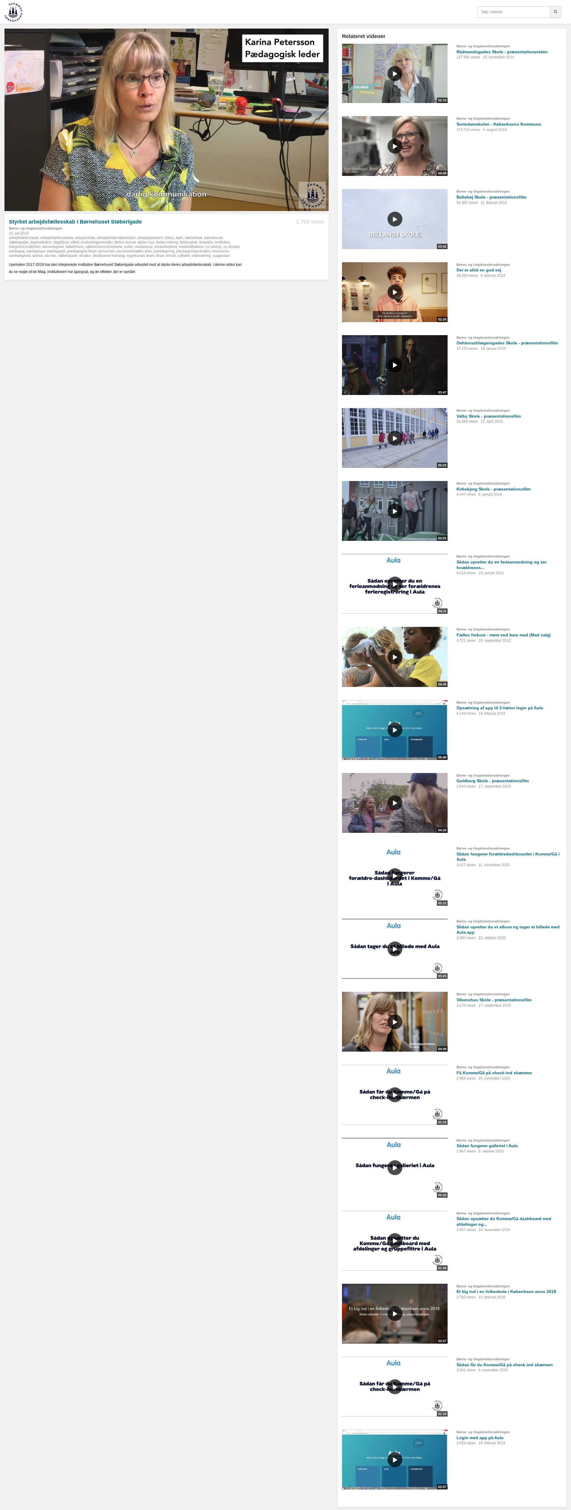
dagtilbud (61, 242)
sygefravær (136, 256)
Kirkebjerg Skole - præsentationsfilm (494, 489)
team (150, 256)
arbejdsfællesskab (24, 238)
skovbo (50, 256)
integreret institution (25, 247)
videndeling (201, 256)
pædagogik (56, 251)
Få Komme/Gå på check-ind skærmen (494, 1072)
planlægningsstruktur (193, 251)
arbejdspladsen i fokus (155, 238)
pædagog (17, 251)
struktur (85, 256)
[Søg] (555, 12)
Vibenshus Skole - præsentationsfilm (494, 999)
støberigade (67, 256)
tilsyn (160, 256)
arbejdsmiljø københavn (116, 238)
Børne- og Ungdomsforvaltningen (35, 228)
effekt (74, 242)
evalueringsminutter (97, 242)
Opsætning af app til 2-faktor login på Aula (500, 707)
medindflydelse (191, 247)
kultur (128, 247)
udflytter (184, 256)
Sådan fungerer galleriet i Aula (487, 1145)
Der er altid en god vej (479, 270)
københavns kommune (104, 247)
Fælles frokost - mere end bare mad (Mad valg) (504, 635)
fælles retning (167, 242)
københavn (75, 247)
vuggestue (221, 256)
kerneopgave (53, 247)
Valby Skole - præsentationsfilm (489, 416)
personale (106, 251)
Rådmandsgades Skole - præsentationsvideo (502, 51)
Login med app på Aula (480, 1437)
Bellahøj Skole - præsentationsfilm (491, 197)
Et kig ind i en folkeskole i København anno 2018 (506, 1291)
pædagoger (35, 251)
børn (179, 238)
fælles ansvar (125, 242)
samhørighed (19, 256)
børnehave (194, 238)
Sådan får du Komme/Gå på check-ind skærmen (505, 1364)
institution (222, 242)
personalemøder (130, 251)
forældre (206, 242)
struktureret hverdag (108, 256)
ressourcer (220, 251)
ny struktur (231, 247)
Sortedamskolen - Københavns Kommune (499, 124)
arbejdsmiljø (85, 238)
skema (37, 256)
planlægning (164, 251)
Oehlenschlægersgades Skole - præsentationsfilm (507, 343)
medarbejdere (165, 247)
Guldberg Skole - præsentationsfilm (493, 780)
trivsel (171, 256)
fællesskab (188, 242)
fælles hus (146, 242)
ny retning (214, 247)
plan (148, 251)
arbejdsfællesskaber (56, 238)
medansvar (144, 247)
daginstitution (41, 242)
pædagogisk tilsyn (82, 251)
